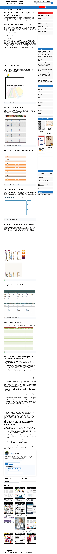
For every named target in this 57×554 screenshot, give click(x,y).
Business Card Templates (42, 31)
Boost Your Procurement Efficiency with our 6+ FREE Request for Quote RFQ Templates (31, 530)
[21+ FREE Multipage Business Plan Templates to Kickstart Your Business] (20, 493)
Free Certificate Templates (42, 29)
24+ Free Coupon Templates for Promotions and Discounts (30, 545)
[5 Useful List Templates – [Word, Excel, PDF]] (31, 508)
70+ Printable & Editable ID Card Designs (45, 175)
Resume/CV (40, 113)
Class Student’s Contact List (26, 480)
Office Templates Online (13, 2)
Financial (39, 97)
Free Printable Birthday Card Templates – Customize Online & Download (45, 54)
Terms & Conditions (28, 552)
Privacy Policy (44, 551)
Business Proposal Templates (43, 26)
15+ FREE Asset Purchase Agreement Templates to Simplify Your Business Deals (8, 500)
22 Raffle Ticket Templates (42, 28)
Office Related (7, 9)
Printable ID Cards (41, 18)
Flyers (39, 99)
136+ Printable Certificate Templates (44, 187)
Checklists (40, 91)
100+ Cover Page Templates (43, 180)
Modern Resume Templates (43, 21)
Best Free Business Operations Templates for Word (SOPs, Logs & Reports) (45, 62)
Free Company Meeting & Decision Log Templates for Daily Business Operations (45, 57)
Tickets (39, 115)
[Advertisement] (20, 56)
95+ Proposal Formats (42, 177)
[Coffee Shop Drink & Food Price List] (49, 141)
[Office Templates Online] (14, 551)
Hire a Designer (33, 551)
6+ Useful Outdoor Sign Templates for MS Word (8, 545)
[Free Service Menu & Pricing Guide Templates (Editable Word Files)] (20, 523)
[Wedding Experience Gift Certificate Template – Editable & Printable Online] (49, 123)
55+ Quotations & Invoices (42, 188)
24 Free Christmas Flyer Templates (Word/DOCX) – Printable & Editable (44, 75)
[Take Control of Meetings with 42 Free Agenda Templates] (31, 493)
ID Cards (39, 100)
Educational (40, 94)
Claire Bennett (17, 453)
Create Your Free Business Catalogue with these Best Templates (7, 515)
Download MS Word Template (12, 102)
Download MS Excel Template (12, 145)
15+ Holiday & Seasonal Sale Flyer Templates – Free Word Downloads (44, 67)
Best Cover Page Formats (42, 23)
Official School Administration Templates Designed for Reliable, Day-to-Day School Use (45, 59)
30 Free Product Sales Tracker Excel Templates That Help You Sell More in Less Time (44, 78)
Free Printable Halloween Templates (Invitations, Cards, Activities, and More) (45, 72)
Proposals (40, 110)
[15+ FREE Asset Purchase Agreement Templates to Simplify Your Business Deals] (9, 493)
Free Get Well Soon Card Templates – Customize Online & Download (44, 52)
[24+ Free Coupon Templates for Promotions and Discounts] (31, 538)
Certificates (40, 89)
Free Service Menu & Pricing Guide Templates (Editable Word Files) (19, 531)
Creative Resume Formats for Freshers (44, 20)
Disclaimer (39, 551)
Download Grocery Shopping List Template (14, 468)
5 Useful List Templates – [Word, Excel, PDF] (30, 515)
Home (4, 9)
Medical (39, 105)
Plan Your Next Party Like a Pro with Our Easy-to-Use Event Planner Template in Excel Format (9, 523)
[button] (39, 150)
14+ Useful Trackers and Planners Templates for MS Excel (19, 515)
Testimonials (11, 463)
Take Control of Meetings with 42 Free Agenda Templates (30, 500)
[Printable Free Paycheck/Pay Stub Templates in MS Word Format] (20, 538)
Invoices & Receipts (41, 102)
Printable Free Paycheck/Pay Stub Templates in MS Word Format (19, 545)
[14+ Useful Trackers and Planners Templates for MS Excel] (20, 508)
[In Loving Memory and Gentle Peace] (41, 125)
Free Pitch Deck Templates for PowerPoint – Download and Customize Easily (45, 81)
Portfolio (6, 463)
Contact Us (27, 551)
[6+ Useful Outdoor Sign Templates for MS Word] (9, 538)
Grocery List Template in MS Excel (13, 470)
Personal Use (40, 108)
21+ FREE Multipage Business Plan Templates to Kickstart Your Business (19, 500)
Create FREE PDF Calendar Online (44, 194)
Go (51, 3)
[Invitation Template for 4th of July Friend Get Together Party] (41, 141)
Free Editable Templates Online (43, 15)
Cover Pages (40, 92)
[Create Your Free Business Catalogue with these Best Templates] (9, 508)
